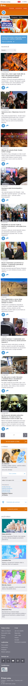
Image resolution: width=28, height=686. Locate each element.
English (3, 682)
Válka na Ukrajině (6, 631)
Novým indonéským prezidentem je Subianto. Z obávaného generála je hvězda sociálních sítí (12, 264)
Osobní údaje (10, 680)
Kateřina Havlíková (7, 488)
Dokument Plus (6, 609)
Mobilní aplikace (5, 652)
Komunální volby (6, 633)
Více (21, 17)
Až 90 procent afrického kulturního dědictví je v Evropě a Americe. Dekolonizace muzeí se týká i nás (12, 416)
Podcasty (4, 649)
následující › (25, 435)
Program (11, 8)
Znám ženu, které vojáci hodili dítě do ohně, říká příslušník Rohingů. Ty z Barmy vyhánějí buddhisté (13, 75)
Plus (24, 480)
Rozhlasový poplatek (20, 642)
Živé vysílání (4, 645)
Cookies (3, 680)
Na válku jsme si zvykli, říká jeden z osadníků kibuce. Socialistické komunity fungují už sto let (11, 378)
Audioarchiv (18, 8)
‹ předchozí (3, 435)
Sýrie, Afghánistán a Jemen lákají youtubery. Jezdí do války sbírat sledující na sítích (11, 300)
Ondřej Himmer (6, 487)
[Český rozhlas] (5, 2)
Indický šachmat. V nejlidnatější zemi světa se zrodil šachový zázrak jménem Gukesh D (13, 340)
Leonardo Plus (6, 560)
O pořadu (4, 446)
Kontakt (17, 640)
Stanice (3, 635)
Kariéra (17, 637)
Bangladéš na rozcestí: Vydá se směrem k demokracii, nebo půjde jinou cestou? (13, 226)
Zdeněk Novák (6, 490)
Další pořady (6, 516)
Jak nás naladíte (19, 631)
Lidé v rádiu (18, 635)
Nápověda (17, 633)
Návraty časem (6, 585)
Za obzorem (5, 463)
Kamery (25, 8)
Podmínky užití (18, 680)
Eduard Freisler (6, 492)
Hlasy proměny (6, 534)
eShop (3, 637)
